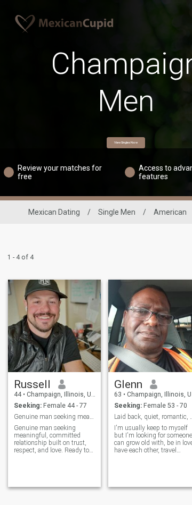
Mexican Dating (54, 212)
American (170, 212)
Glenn (128, 384)
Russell (32, 384)
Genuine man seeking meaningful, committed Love (54, 416)
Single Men (116, 212)
